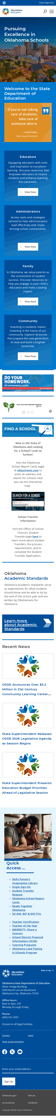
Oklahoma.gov (9, 1095)
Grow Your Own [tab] (24, 412)
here (35, 536)
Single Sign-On (21, 887)
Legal (30, 1035)
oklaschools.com (28, 470)
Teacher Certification (25, 922)
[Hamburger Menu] (51, 11)
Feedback (32, 1102)
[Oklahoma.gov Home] (4, 2)
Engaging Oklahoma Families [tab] (32, 412)
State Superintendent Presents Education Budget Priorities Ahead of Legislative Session (27, 787)
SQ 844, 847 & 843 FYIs (26, 913)
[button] (28, 192)
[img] (28, 407)
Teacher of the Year (24, 925)
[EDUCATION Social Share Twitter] (12, 1051)
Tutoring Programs (24, 945)
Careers (6, 1035)
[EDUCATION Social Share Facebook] (4, 1051)
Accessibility (8, 1102)
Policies (32, 1095)
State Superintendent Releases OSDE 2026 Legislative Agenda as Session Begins (27, 738)
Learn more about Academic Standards (21, 624)
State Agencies (46, 2)
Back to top (46, 970)
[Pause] (50, 411)
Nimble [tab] (28, 412)
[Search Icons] (45, 11)
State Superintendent (13, 1041)
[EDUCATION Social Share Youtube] (19, 1051)
